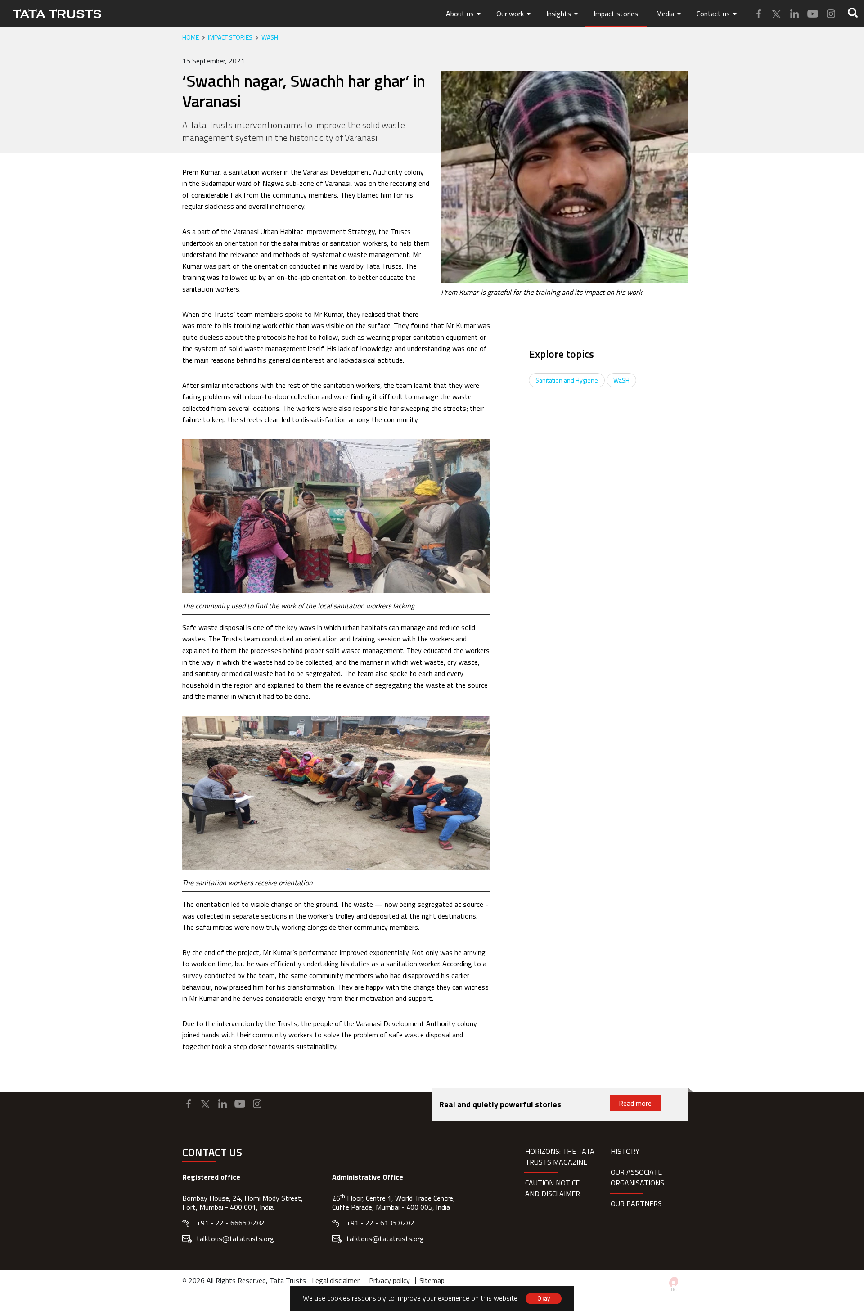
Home (190, 37)
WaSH (269, 37)
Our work (510, 13)
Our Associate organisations (637, 1177)
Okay (543, 1298)
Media (665, 13)
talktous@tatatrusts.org (235, 1238)
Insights (558, 13)
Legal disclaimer (336, 1280)
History (625, 1151)
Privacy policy (389, 1280)
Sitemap (432, 1280)
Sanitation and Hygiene (567, 380)
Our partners (636, 1203)
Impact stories (616, 13)
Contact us (713, 13)
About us (460, 13)
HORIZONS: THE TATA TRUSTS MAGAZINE (559, 1156)
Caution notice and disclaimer (552, 1188)
